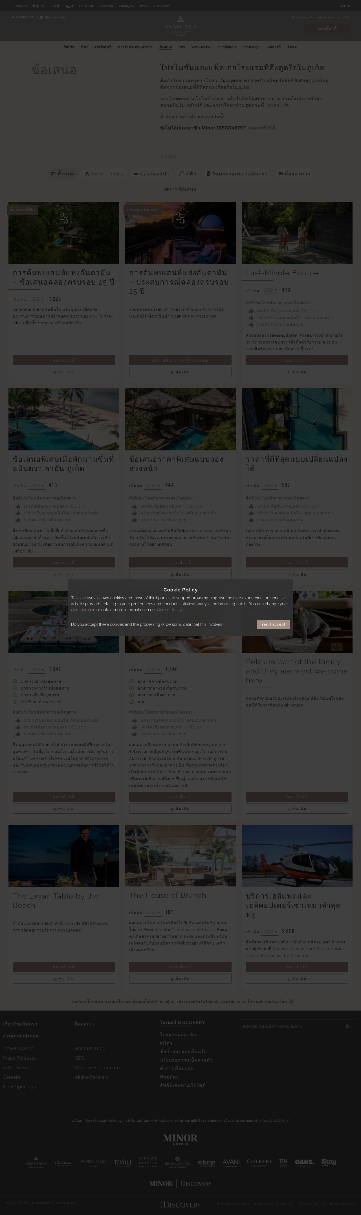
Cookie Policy (169, 610)
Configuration (83, 610)
